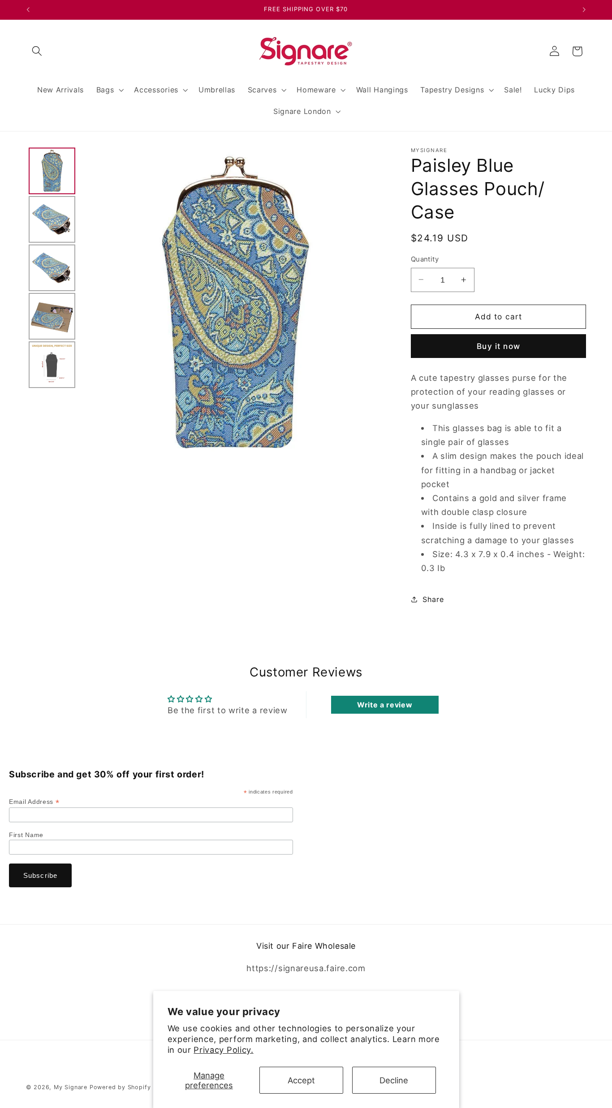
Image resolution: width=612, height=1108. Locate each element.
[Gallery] (208, 304)
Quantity (425, 259)
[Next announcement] (584, 10)
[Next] (377, 303)
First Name (26, 834)
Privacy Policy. (223, 1050)
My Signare (70, 1087)
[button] (37, 51)
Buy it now (498, 346)
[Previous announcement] (28, 10)
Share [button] (433, 598)
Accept (301, 1080)
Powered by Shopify (120, 1087)
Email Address (34, 802)
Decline (393, 1080)
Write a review (385, 704)
